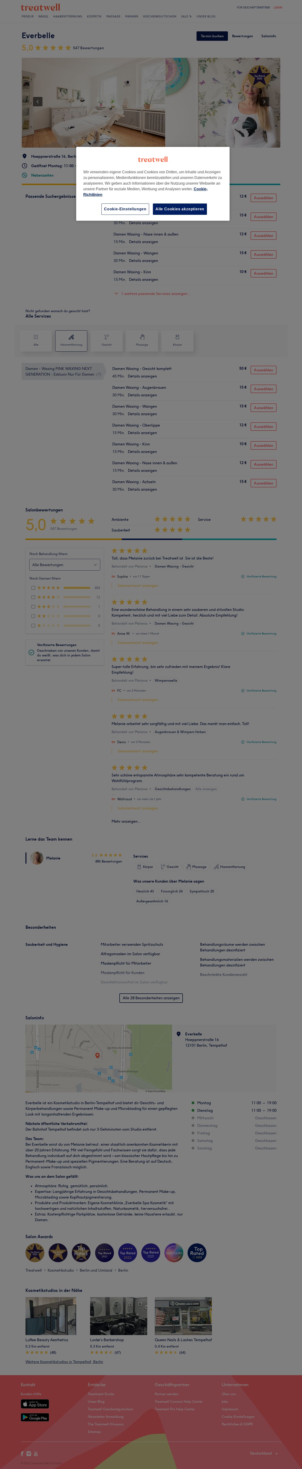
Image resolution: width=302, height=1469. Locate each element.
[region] (153, 184)
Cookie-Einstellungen (125, 209)
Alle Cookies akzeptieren (179, 209)
